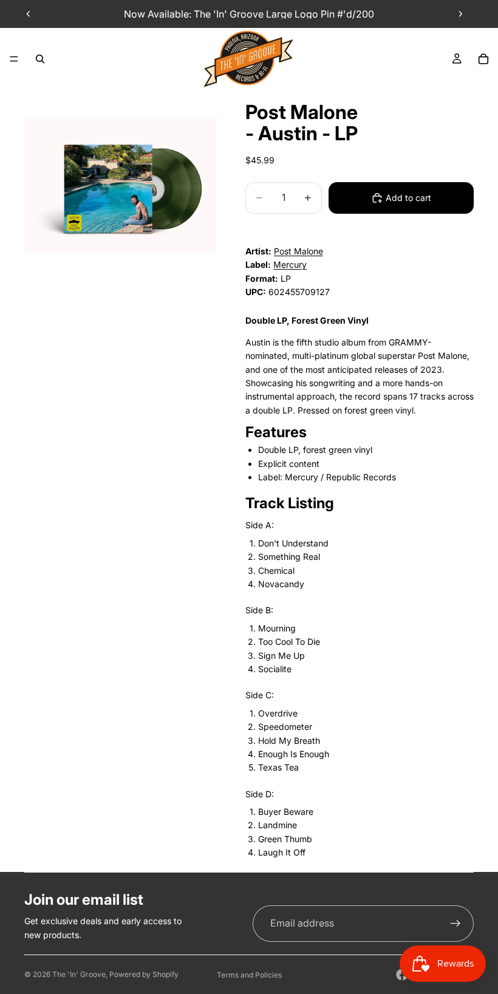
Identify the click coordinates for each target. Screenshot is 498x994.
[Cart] (483, 59)
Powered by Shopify (144, 974)
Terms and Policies (249, 974)
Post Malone (298, 251)
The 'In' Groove (79, 974)
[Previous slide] (28, 14)
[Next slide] (460, 14)
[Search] (40, 59)
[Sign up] (455, 923)
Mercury (290, 264)
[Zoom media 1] (120, 185)
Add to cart (408, 197)
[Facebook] (402, 974)
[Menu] (14, 59)
